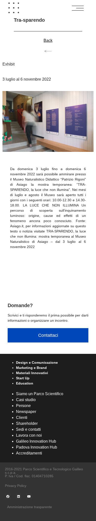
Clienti (21, 417)
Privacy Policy (15, 486)
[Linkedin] (18, 496)
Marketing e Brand (31, 368)
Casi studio (26, 400)
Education (24, 383)
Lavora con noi (29, 435)
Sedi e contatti (28, 429)
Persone (23, 406)
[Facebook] (8, 496)
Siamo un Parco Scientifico (39, 394)
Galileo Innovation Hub (36, 441)
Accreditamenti (29, 453)
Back (48, 40)
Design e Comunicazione (37, 362)
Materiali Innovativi (32, 373)
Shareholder (27, 423)
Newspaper (26, 411)
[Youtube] (29, 496)
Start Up (23, 378)
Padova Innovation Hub (36, 447)
